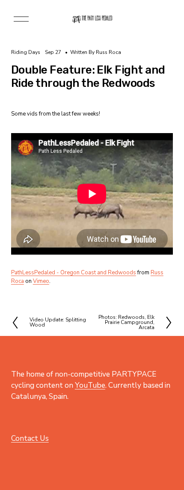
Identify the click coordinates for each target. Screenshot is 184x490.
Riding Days (25, 52)
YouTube (90, 385)
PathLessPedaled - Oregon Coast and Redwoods (73, 272)
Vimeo (41, 281)
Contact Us (30, 438)
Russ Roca (108, 52)
